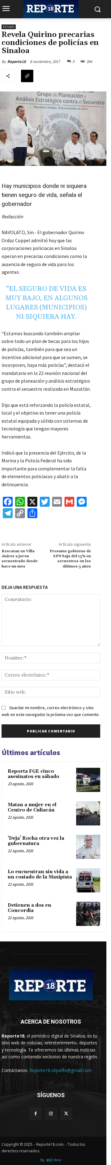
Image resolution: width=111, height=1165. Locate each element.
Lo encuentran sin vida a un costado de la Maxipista (40, 874)
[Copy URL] (27, 76)
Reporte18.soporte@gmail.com (60, 1070)
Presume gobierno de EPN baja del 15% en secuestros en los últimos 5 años (70, 559)
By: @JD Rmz (50, 1160)
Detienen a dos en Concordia (29, 908)
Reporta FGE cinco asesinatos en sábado (33, 774)
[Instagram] (51, 1114)
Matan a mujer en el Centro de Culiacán (32, 807)
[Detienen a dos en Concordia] (88, 914)
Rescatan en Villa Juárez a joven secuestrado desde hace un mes (20, 559)
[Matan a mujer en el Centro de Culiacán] (88, 813)
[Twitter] (66, 1114)
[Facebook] (36, 1114)
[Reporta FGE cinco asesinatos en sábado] (88, 780)
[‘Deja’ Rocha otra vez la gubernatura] (88, 847)
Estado (8, 27)
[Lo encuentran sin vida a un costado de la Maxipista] (88, 880)
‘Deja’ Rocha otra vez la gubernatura (36, 841)
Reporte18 (16, 61)
